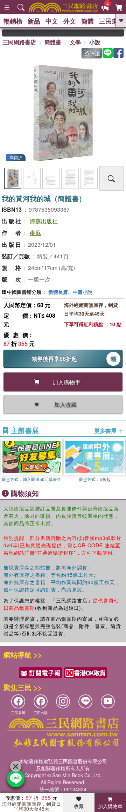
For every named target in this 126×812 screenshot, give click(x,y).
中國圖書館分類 (24, 291)
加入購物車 (110, 806)
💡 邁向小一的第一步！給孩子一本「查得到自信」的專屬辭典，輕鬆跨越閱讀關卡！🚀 (121, 33)
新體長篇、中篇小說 (70, 291)
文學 (75, 42)
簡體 (87, 21)
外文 (69, 21)
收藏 (79, 806)
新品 (34, 21)
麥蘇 (35, 233)
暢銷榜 (13, 21)
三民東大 (111, 21)
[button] (120, 462)
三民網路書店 (19, 42)
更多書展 (106, 430)
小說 (94, 42)
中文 (52, 21)
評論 (95, 53)
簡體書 (52, 42)
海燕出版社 (44, 221)
